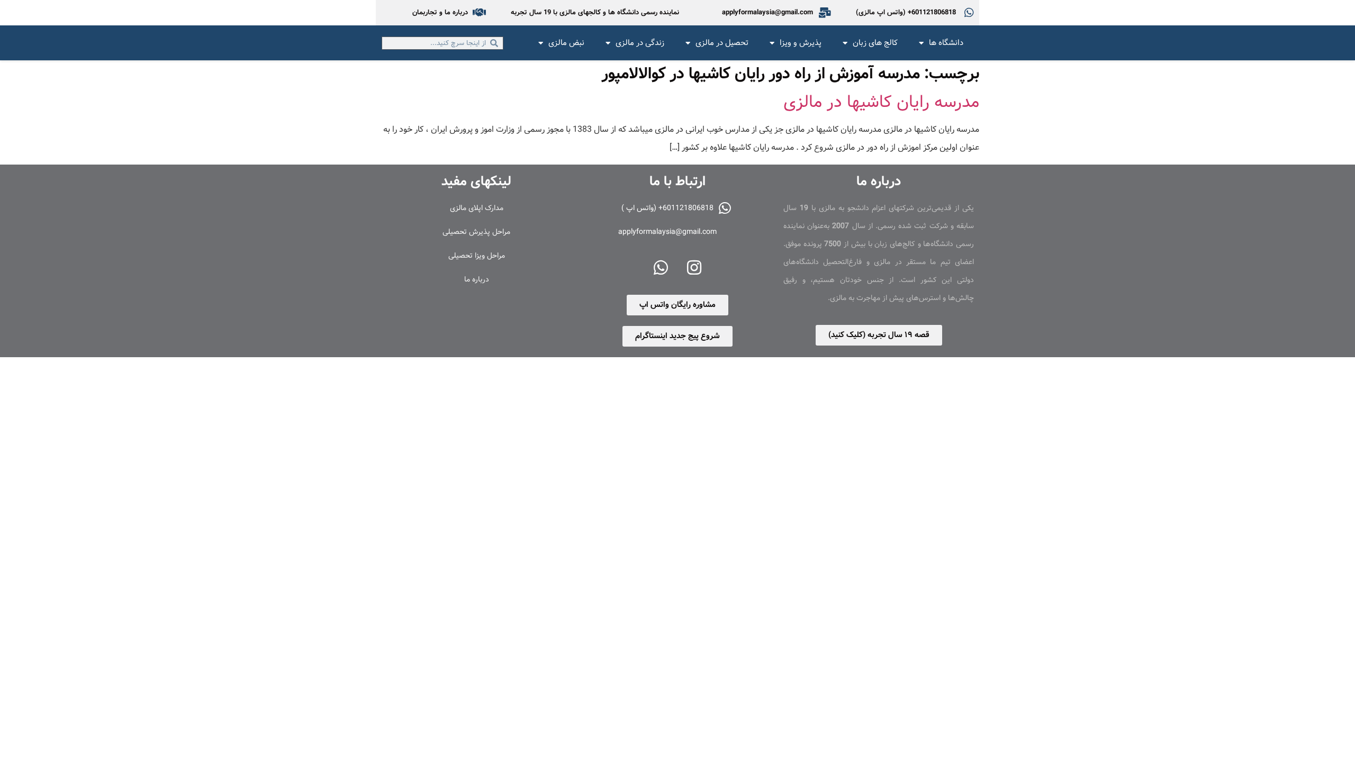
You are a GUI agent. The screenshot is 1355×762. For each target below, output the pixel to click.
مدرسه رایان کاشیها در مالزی (881, 102)
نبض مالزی (566, 43)
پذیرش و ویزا (800, 43)
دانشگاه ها (946, 43)
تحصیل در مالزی (721, 43)
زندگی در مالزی (640, 43)
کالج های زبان (875, 43)
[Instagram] (694, 267)
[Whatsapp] (661, 267)
